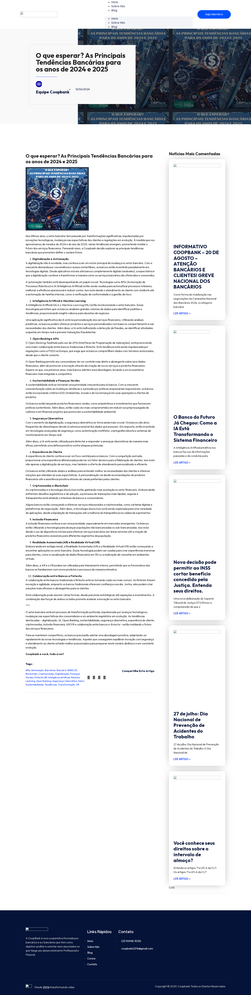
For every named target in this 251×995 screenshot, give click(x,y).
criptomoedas (46, 673)
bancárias (50, 670)
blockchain (31, 673)
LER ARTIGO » (181, 313)
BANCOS (72, 670)
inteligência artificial (59, 677)
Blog (114, 10)
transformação (66, 684)
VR (77, 684)
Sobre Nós (118, 6)
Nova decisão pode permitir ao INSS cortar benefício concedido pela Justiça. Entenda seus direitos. (194, 576)
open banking (43, 681)
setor (81, 681)
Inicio (114, 19)
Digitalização (62, 673)
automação (37, 670)
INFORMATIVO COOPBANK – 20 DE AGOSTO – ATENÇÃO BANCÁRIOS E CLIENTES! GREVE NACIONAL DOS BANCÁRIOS (196, 266)
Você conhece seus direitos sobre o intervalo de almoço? (194, 851)
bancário (62, 670)
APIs (28, 670)
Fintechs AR (40, 677)
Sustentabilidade (35, 684)
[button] (148, 14)
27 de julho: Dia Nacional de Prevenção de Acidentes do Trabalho (190, 725)
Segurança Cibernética (64, 681)
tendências (51, 684)
